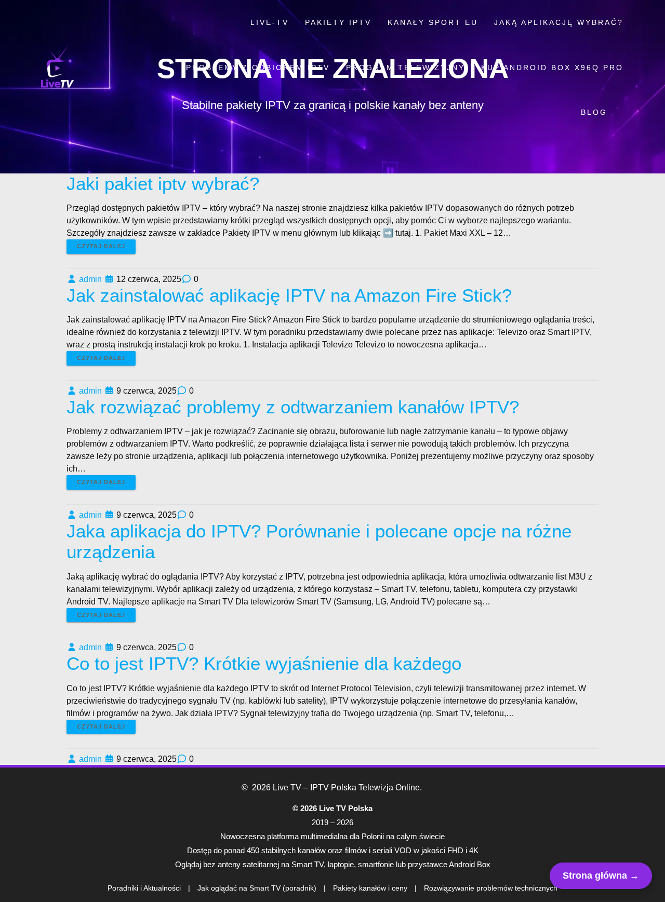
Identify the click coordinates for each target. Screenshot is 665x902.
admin (90, 279)
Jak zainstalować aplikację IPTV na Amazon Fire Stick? (289, 295)
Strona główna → (601, 875)
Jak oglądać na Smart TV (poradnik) (256, 888)
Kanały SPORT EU (433, 22)
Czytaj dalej (101, 246)
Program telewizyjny (405, 67)
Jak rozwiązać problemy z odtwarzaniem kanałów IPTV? (292, 407)
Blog (594, 112)
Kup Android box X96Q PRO (552, 67)
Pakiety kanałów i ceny (370, 888)
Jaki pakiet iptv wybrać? (162, 183)
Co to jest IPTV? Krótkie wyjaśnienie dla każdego (263, 663)
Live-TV (269, 22)
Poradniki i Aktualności (144, 888)
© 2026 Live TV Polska (332, 808)
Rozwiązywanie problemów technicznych (490, 888)
